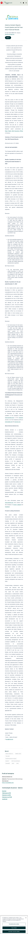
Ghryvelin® (8, 763)
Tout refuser (14, 927)
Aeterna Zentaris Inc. (9, 753)
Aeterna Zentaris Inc (9, 34)
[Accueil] (6, 3)
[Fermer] (25, 917)
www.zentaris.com (9, 417)
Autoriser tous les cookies (13, 931)
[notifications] (23, 2)
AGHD (13, 763)
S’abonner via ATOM (7, 797)
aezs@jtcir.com (9, 739)
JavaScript (4, 799)
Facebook (7, 506)
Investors (21, 417)
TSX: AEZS (7, 756)
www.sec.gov (17, 421)
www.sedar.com (8, 421)
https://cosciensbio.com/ (8, 782)
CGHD (17, 763)
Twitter (15, 504)
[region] (14, 925)
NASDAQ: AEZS (18, 753)
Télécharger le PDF (6, 793)
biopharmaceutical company (11, 758)
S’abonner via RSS (6, 795)
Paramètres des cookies (14, 924)
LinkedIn (19, 504)
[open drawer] (26, 2)
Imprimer (4, 791)
